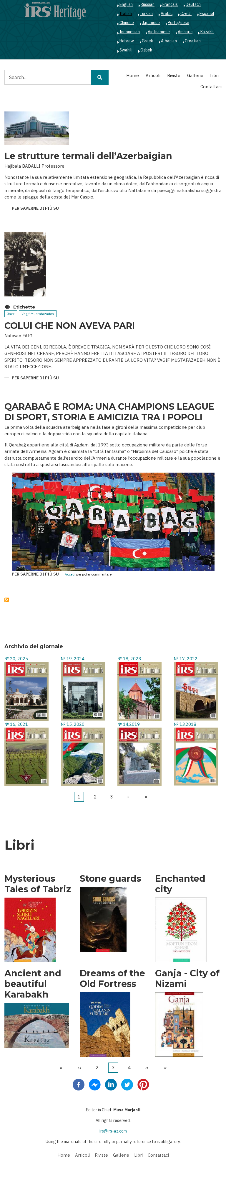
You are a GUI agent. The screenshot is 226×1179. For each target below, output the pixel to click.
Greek (147, 41)
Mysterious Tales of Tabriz (37, 884)
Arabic (166, 13)
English (126, 4)
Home (132, 75)
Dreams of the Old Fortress (112, 978)
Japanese (151, 22)
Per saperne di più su (35, 208)
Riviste (173, 75)
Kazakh (207, 31)
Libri (214, 75)
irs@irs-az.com (113, 1131)
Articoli (153, 75)
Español (207, 13)
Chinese (126, 22)
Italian (125, 13)
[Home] (55, 10)
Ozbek (146, 50)
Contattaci (211, 86)
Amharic (185, 31)
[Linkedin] (111, 1084)
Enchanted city (180, 884)
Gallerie (195, 75)
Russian (147, 4)
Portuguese (178, 22)
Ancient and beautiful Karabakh (32, 984)
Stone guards (110, 878)
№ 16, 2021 (16, 724)
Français (170, 4)
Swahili (125, 50)
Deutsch (193, 4)
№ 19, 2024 (72, 658)
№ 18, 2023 (129, 658)
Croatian (193, 41)
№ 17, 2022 (185, 658)
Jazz (10, 313)
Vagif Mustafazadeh (37, 313)
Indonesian (129, 31)
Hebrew (126, 41)
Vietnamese (159, 31)
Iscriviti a (6, 600)
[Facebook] (78, 1084)
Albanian (169, 41)
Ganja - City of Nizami (187, 978)
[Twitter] (127, 1084)
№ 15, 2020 (72, 724)
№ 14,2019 (128, 724)
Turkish (146, 13)
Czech (186, 13)
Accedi (70, 574)
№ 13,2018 (185, 724)
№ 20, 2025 (16, 658)
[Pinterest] (143, 1084)
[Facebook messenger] (95, 1084)
